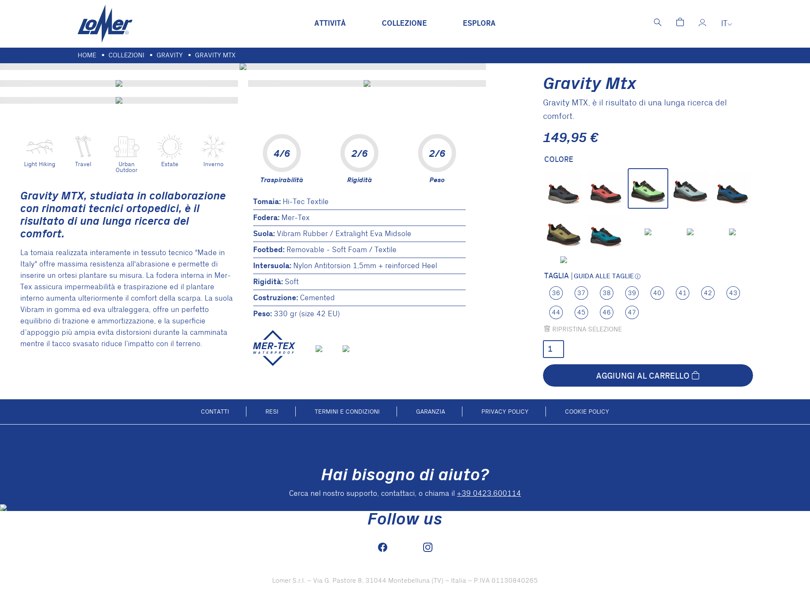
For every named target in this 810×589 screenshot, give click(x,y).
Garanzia (430, 411)
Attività (330, 23)
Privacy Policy (505, 411)
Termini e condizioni (347, 411)
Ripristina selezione (587, 329)
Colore (558, 160)
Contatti (215, 411)
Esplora (479, 23)
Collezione (404, 23)
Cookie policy (587, 411)
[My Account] (702, 23)
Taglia (556, 276)
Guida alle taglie (604, 276)
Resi (271, 411)
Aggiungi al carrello (642, 375)
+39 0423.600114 (489, 493)
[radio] (564, 188)
